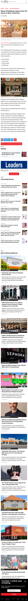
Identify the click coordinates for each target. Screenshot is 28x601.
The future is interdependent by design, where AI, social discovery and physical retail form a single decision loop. (13, 518)
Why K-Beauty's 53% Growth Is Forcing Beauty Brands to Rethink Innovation (12, 390)
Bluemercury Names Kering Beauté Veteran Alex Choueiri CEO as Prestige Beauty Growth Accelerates (14, 421)
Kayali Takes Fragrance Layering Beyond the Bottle (9, 226)
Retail (6, 8)
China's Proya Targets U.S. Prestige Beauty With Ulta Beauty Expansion (10, 241)
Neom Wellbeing (5, 43)
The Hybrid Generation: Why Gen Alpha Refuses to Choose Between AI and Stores (13, 513)
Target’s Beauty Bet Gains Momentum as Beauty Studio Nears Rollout (10, 186)
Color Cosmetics (4, 206)
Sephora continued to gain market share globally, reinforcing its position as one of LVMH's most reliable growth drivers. (13, 310)
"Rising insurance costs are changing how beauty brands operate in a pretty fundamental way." (13, 578)
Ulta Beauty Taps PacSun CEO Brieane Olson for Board (12, 273)
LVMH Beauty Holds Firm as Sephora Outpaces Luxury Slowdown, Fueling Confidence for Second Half (12, 304)
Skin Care (4, 387)
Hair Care (2, 190)
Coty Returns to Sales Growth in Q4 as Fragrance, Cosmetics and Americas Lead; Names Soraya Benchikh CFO (11, 218)
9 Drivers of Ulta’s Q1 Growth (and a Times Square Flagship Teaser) (14, 543)
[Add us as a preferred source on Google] (15, 139)
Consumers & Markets (5, 199)
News (3, 569)
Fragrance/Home (6, 300)
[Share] (5, 139)
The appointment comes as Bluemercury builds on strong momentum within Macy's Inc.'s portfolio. (14, 427)
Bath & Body (3, 223)
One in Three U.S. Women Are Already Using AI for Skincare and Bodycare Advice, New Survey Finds (11, 234)
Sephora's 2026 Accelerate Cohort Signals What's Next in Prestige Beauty (14, 366)
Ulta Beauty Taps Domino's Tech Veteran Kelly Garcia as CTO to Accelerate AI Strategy (13, 453)
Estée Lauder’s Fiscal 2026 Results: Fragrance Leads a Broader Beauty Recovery (10, 210)
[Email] (2, 139)
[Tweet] (12, 139)
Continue (14, 594)
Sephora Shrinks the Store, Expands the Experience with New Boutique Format (13, 336)
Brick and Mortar (14, 8)
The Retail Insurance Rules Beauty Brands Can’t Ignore (13, 573)
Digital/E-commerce (6, 448)
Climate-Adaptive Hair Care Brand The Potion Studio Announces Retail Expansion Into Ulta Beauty (11, 194)
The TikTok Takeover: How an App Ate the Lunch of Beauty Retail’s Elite (13, 483)
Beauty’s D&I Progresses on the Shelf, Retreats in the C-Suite (11, 202)
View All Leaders (14, 174)
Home (2, 8)
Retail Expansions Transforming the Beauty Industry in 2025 (11, 153)
